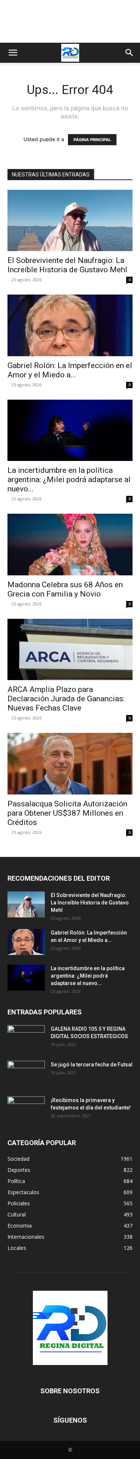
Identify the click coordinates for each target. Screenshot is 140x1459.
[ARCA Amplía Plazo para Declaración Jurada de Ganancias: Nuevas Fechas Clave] (70, 649)
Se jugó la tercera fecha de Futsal (92, 1065)
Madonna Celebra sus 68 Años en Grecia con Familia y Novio (65, 589)
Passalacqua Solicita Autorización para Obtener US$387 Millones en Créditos (67, 813)
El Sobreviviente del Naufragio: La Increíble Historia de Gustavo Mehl (67, 265)
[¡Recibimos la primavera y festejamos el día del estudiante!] (26, 1109)
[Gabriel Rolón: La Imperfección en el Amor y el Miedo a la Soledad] (70, 325)
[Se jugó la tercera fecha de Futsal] (26, 1074)
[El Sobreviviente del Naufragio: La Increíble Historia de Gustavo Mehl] (70, 220)
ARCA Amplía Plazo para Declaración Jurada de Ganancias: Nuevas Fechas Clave (66, 698)
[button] (13, 53)
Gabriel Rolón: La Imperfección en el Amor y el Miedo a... (69, 370)
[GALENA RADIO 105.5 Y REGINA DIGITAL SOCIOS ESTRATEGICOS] (26, 1038)
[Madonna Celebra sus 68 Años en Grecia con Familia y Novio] (70, 544)
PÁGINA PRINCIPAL (92, 139)
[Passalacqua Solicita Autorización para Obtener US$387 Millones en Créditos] (70, 763)
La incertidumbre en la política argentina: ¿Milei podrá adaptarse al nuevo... (69, 479)
